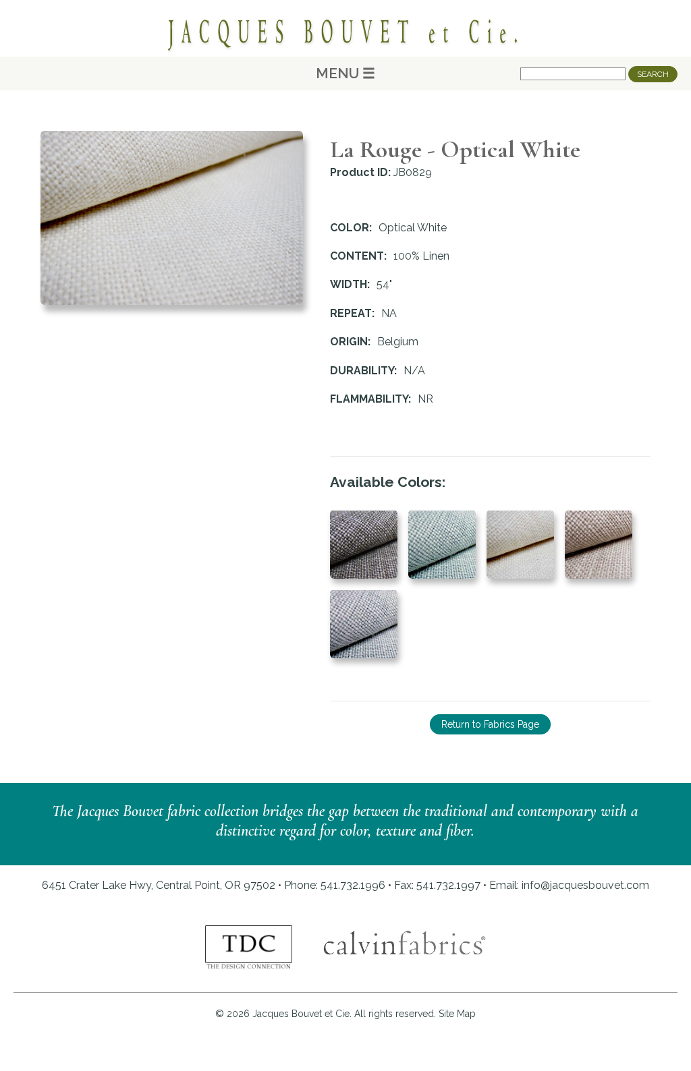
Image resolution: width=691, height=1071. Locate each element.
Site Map (457, 1013)
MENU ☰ (345, 73)
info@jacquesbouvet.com (585, 885)
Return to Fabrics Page (490, 724)
